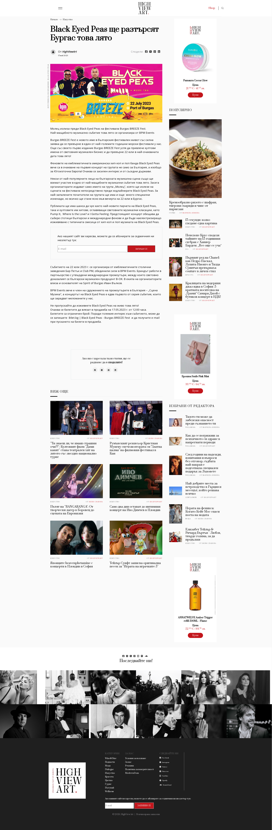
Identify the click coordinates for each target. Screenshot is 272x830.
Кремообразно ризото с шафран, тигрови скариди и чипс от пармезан (193, 206)
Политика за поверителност (139, 769)
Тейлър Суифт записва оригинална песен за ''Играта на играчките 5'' (135, 564)
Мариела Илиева (191, 213)
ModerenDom (132, 773)
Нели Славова (155, 438)
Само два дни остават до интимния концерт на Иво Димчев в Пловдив (135, 508)
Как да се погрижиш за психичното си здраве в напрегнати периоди (202, 439)
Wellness (190, 427)
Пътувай (109, 787)
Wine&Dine (110, 758)
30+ (187, 249)
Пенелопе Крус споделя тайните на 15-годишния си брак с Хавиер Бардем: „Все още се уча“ (203, 240)
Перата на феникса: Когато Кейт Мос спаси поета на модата (202, 511)
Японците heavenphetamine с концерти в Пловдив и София (71, 564)
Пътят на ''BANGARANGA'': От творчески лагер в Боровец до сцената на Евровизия (72, 510)
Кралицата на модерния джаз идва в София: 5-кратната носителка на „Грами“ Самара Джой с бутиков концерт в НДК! (203, 290)
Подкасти (110, 762)
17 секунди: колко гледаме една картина (201, 221)
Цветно (109, 780)
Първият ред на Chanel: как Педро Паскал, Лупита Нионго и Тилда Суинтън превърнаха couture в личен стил (202, 264)
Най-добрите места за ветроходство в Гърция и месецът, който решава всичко (203, 489)
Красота (189, 275)
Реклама (129, 765)
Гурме (172, 213)
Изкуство (68, 19)
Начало (54, 19)
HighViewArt (69, 51)
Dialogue (109, 769)
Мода (188, 519)
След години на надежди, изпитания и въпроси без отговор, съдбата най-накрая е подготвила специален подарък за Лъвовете (203, 463)
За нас (128, 762)
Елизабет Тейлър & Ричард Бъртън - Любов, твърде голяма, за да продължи (203, 535)
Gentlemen (191, 497)
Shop (211, 8)
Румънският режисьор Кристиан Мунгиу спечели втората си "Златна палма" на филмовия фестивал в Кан (136, 448)
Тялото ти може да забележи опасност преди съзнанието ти (200, 420)
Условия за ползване (135, 758)
